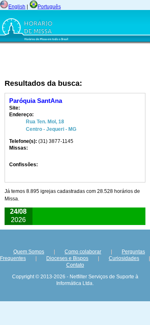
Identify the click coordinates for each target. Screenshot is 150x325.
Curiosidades (124, 258)
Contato (75, 265)
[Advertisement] (54, 61)
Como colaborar (83, 252)
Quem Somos (28, 252)
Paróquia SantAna (35, 100)
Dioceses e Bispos (67, 258)
